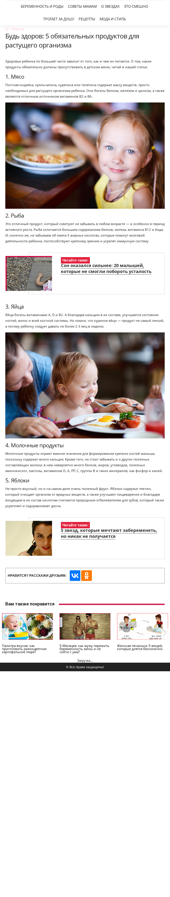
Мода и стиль (113, 19)
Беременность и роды (42, 6)
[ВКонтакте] (75, 575)
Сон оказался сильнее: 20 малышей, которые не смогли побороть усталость (106, 268)
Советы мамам (82, 6)
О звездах (110, 6)
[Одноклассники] (86, 575)
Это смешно (136, 6)
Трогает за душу (58, 19)
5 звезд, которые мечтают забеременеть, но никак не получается (109, 533)
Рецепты (87, 19)
